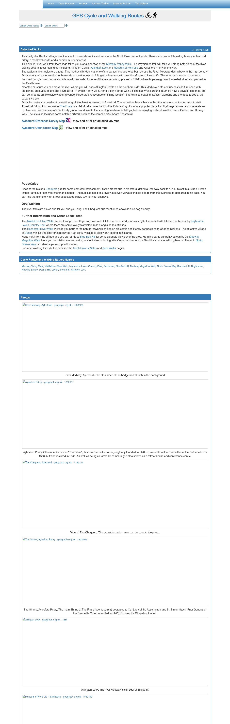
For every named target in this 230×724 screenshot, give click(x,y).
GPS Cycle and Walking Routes (108, 15)
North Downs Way (166, 266)
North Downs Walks (85, 248)
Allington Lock (99, 67)
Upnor (28, 233)
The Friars (66, 106)
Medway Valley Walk (118, 64)
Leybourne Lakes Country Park (85, 266)
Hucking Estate (30, 269)
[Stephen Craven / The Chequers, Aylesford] (115, 494)
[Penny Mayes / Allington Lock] (115, 651)
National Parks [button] (121, 3)
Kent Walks (109, 248)
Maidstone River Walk (40, 221)
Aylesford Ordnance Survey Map (44, 121)
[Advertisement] (115, 36)
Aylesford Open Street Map (40, 128)
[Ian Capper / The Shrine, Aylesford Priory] (115, 571)
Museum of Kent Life (126, 67)
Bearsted (182, 266)
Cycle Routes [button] (66, 3)
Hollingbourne (195, 266)
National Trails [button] (99, 3)
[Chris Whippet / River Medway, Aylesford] (115, 337)
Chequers (51, 189)
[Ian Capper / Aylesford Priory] (115, 414)
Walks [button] (82, 3)
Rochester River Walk (40, 229)
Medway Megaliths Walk (143, 266)
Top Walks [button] (140, 3)
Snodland (64, 269)
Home (50, 3)
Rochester (109, 266)
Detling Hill (44, 269)
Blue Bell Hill (87, 236)
